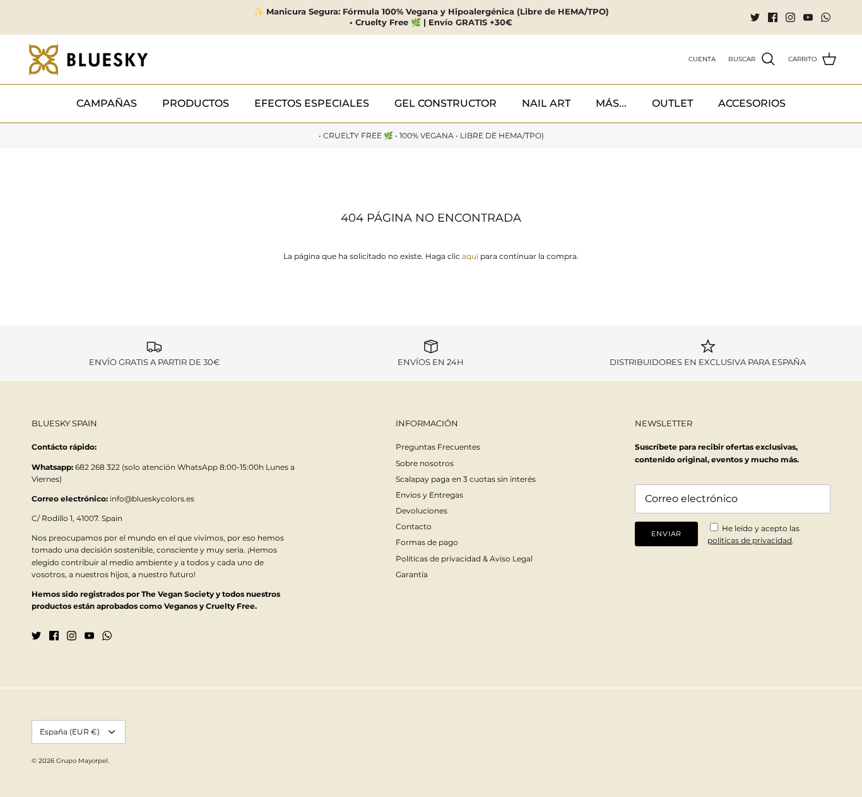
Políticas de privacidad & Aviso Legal (464, 558)
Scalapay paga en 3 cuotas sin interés (466, 479)
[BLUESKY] (88, 59)
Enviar (666, 533)
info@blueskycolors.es (152, 498)
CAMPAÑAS (106, 103)
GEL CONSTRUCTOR (445, 103)
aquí (470, 256)
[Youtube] (808, 17)
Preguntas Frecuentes (438, 447)
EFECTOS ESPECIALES (311, 103)
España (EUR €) (70, 731)
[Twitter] (755, 17)
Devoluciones (421, 510)
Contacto (414, 526)
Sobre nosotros (425, 463)
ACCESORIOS (752, 103)
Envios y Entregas (429, 495)
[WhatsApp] (825, 17)
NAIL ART (546, 103)
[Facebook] (772, 17)
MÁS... (611, 103)
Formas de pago (427, 542)
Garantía (412, 574)
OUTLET (672, 103)
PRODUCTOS (195, 103)
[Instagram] (790, 17)
